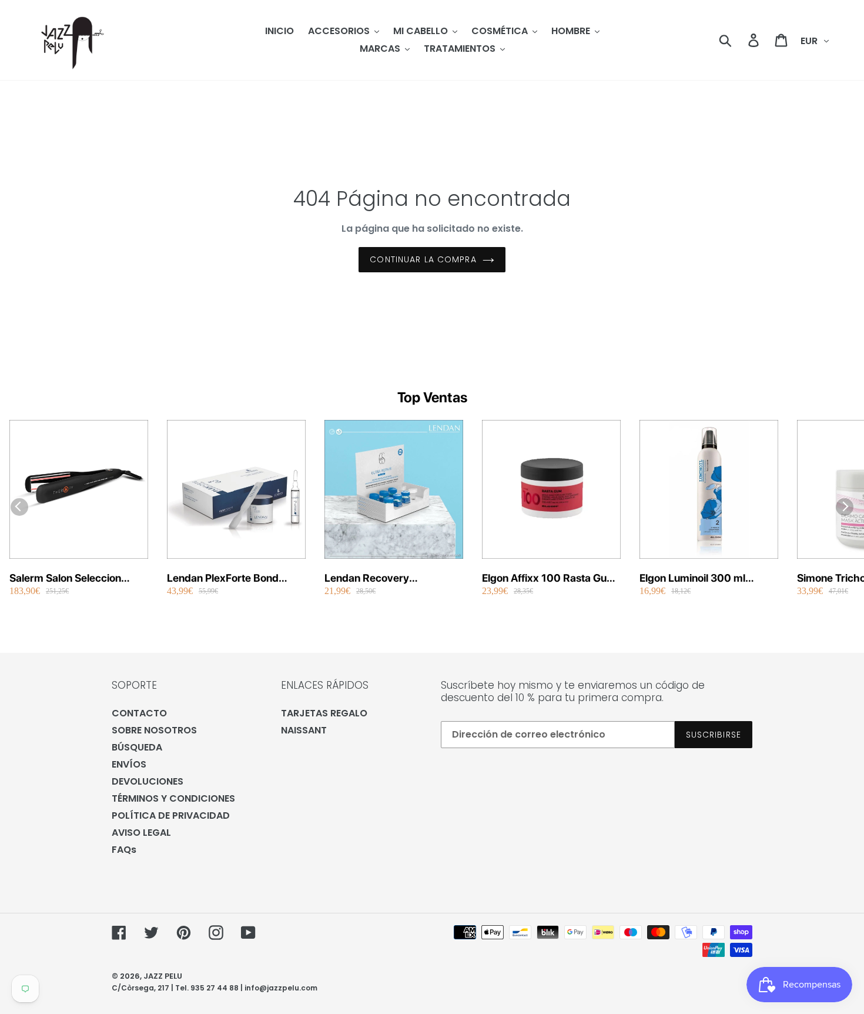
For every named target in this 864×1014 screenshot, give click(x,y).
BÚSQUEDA (137, 747)
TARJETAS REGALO (324, 713)
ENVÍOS (129, 764)
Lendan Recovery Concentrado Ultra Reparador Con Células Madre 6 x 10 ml (380, 578)
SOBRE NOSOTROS (154, 730)
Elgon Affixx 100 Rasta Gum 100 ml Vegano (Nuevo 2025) (549, 578)
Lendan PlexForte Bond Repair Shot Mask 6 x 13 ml (232, 578)
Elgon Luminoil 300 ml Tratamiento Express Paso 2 (706, 578)
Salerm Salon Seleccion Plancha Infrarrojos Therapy (76, 578)
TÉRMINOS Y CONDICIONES (173, 798)
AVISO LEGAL (141, 832)
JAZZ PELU (162, 976)
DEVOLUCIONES (147, 781)
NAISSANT (304, 730)
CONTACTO (139, 713)
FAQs (124, 849)
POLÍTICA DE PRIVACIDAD (171, 815)
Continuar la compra (423, 259)
